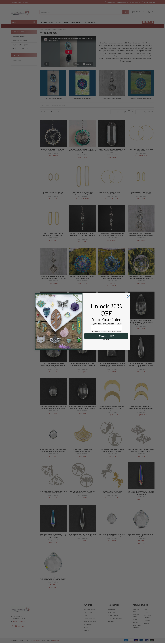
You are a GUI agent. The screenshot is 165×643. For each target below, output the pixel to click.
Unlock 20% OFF (106, 336)
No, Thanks (106, 339)
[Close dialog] (127, 295)
